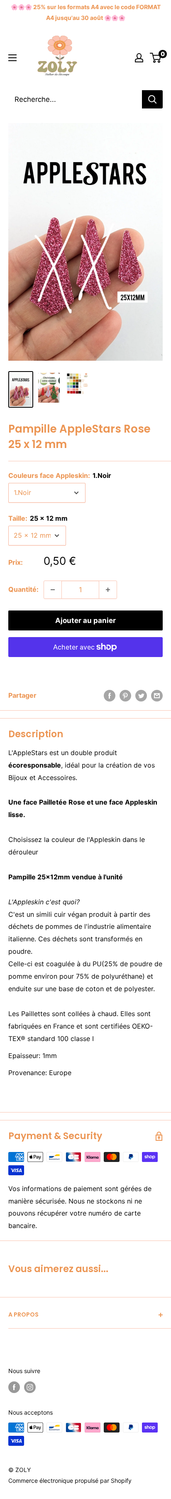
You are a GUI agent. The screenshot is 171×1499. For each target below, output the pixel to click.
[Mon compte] (139, 57)
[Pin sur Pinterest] (125, 695)
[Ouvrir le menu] (12, 57)
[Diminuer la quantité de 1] (52, 589)
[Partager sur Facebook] (109, 695)
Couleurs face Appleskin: (59, 475)
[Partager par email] (157, 695)
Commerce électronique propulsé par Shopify (70, 1480)
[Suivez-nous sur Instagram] (30, 1387)
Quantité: (23, 589)
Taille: (38, 518)
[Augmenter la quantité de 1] (108, 589)
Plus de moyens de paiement (85, 666)
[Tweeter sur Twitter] (141, 695)
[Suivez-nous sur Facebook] (14, 1387)
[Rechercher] (152, 99)
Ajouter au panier (85, 620)
